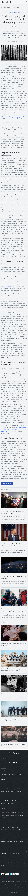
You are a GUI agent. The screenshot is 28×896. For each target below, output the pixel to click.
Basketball (12, 791)
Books (19, 829)
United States (4, 777)
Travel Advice (4, 853)
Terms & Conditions (9, 885)
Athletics (3, 791)
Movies (2, 827)
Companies (13, 839)
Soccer (7, 791)
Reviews (3, 803)
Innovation (23, 801)
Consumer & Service (18, 841)
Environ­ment (4, 774)
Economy (19, 774)
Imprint (15, 887)
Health (9, 774)
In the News (14, 863)
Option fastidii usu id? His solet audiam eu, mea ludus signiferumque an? (13, 429)
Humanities (3, 818)
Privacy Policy (19, 885)
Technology (4, 796)
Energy (11, 841)
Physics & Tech (13, 815)
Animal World (13, 812)
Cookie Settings (8, 887)
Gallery (23, 863)
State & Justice (19, 777)
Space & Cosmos (5, 812)
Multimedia (3, 801)
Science (3, 808)
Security (8, 803)
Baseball (16, 789)
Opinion (3, 863)
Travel (2, 847)
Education (14, 774)
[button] (24, 2)
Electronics (17, 801)
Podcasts (13, 827)
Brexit (13, 777)
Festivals (18, 827)
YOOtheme (23, 881)
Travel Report (11, 851)
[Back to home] (6, 2)
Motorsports (10, 789)
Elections (3, 779)
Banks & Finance (5, 841)
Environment (20, 815)
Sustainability (24, 851)
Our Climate (20, 812)
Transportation (10, 801)
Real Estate (19, 839)
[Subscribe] (26, 758)
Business (3, 835)
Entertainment (4, 823)
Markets (8, 839)
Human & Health (5, 815)
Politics (3, 770)
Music (9, 829)
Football (21, 789)
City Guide (17, 851)
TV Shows (7, 827)
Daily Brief (8, 863)
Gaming (12, 803)
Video (19, 863)
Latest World (4, 622)
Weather (10, 853)
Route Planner (16, 853)
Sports (2, 784)
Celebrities (14, 829)
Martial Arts (3, 789)
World (22, 41)
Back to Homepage (7, 483)
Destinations (4, 851)
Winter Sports (19, 791)
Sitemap (21, 887)
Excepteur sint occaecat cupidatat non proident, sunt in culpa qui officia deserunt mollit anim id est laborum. (13, 285)
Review (2, 865)
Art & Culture (4, 829)
